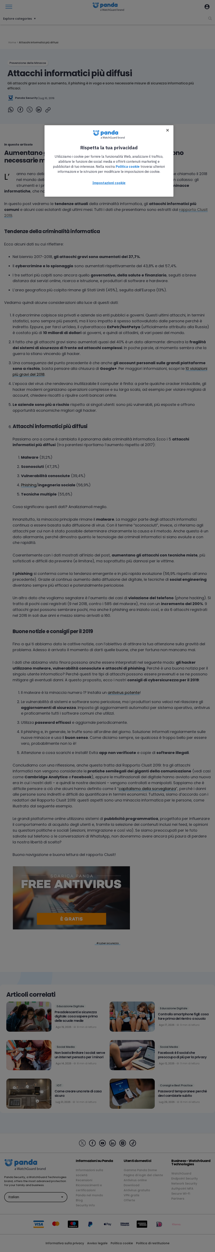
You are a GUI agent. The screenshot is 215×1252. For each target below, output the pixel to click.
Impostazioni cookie (109, 183)
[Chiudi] (167, 130)
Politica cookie (128, 166)
